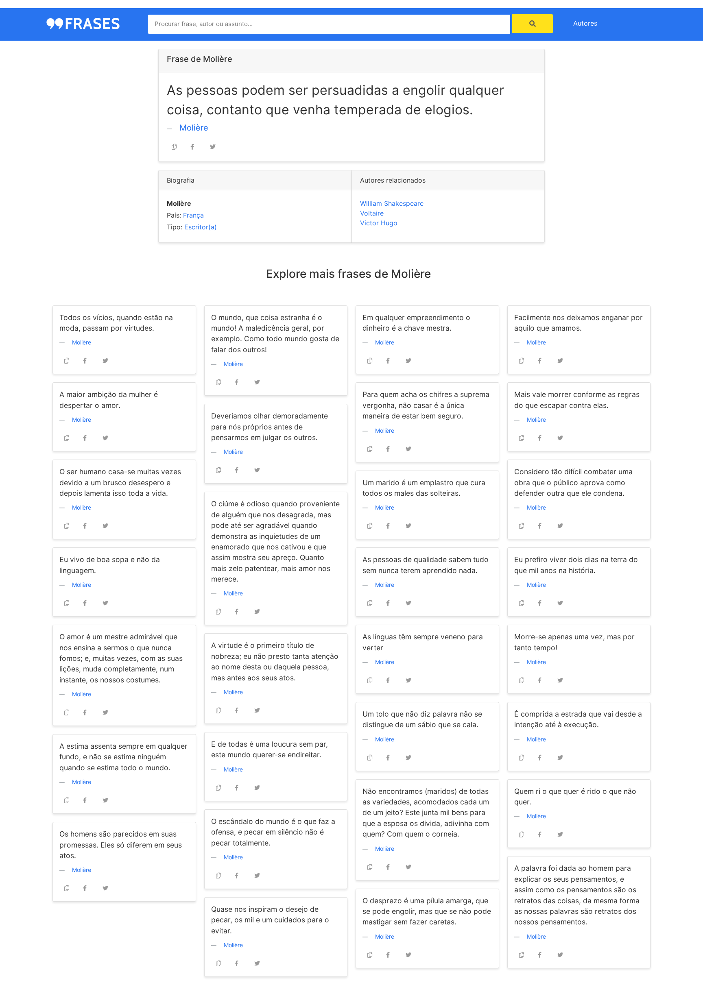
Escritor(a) (200, 227)
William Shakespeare (392, 203)
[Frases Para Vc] (83, 23)
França (193, 215)
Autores (585, 23)
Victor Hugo (378, 223)
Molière (193, 128)
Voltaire (372, 213)
